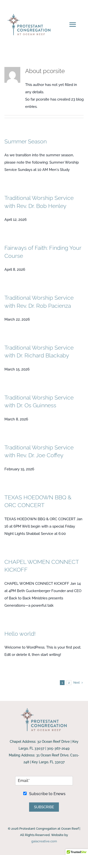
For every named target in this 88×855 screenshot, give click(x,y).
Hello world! (20, 633)
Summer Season (25, 141)
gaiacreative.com (44, 841)
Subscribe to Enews (47, 793)
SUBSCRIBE (44, 807)
